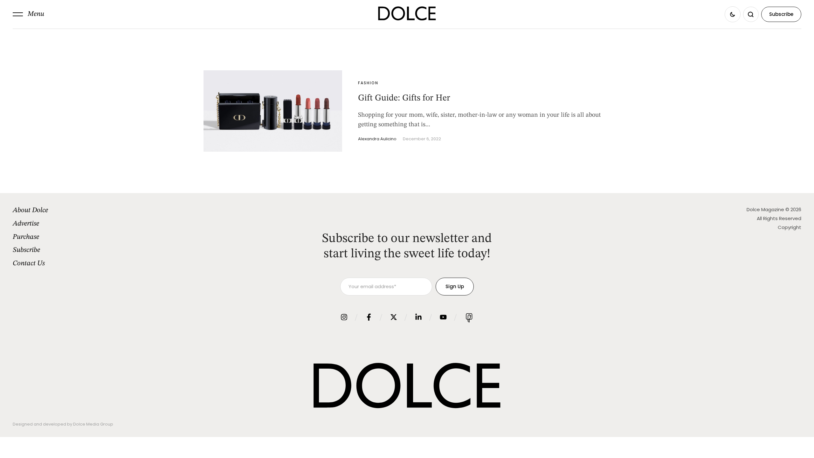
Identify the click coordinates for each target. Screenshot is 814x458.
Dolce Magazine (765, 209)
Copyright (789, 227)
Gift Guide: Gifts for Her (404, 98)
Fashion (368, 83)
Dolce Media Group (93, 424)
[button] (28, 14)
